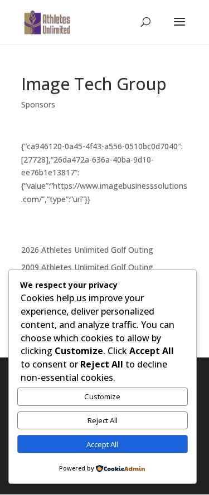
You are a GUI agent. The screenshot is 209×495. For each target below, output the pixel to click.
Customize (102, 396)
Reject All (103, 420)
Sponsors (38, 104)
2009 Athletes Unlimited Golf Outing (87, 267)
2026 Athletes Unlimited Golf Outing (87, 249)
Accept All (102, 444)
